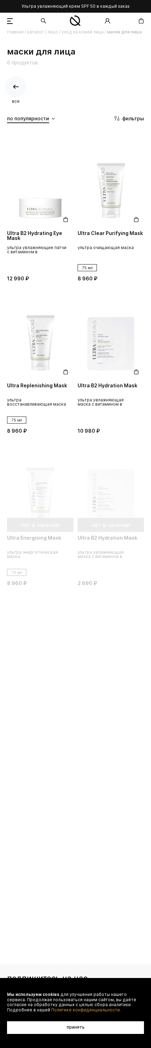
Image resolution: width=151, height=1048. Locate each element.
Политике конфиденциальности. (86, 1010)
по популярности (28, 118)
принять (76, 1027)
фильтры (133, 118)
